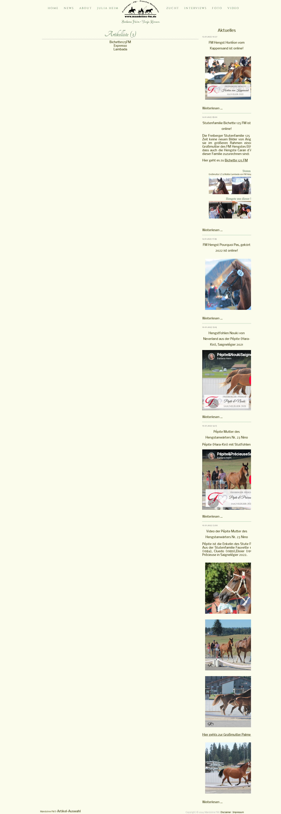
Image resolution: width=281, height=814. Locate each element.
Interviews (195, 8)
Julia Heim (108, 8)
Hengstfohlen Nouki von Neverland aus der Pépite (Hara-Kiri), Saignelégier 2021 (226, 339)
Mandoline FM (47, 812)
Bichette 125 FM (236, 160)
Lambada (120, 49)
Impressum (238, 812)
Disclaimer (226, 812)
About (85, 8)
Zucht (172, 8)
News (69, 8)
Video (233, 8)
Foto (217, 8)
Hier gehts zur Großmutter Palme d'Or (230, 735)
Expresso (120, 46)
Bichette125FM (120, 42)
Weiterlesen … (212, 108)
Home (53, 8)
